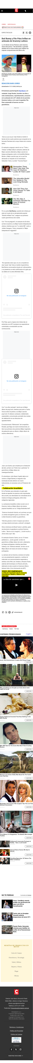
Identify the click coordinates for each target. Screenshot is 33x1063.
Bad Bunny (5, 628)
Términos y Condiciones (16, 1027)
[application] (16, 585)
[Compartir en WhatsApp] (30, 32)
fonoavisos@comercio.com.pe (20, 1008)
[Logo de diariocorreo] (16, 11)
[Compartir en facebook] (23, 32)
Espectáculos (7, 32)
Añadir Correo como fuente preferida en (13, 27)
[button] (16, 585)
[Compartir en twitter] (26, 32)
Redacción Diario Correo (11, 83)
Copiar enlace (18, 612)
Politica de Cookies (16, 1034)
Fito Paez (16, 628)
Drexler (11, 628)
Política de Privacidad (16, 1031)
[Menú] (2, 10)
